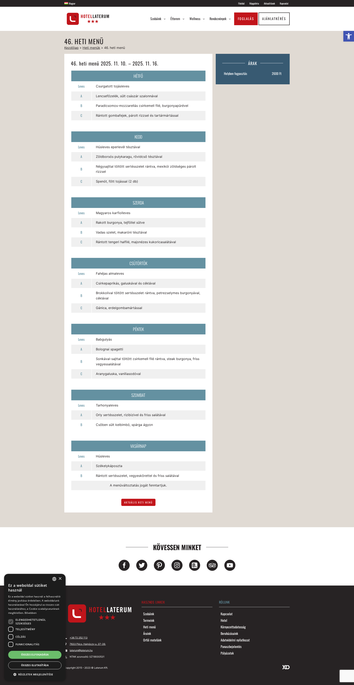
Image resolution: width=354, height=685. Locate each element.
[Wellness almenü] (204, 19)
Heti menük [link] (91, 48)
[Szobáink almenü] (165, 19)
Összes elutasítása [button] (35, 665)
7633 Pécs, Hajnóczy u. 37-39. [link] (88, 644)
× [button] (59, 578)
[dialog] (35, 627)
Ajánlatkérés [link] (274, 18)
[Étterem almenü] (184, 19)
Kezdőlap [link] (71, 48)
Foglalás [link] (246, 18)
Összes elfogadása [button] (35, 654)
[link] (348, 36)
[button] (34, 674)
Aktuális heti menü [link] (138, 502)
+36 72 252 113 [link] (78, 637)
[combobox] (54, 579)
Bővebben (30, 613)
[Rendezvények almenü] (230, 19)
